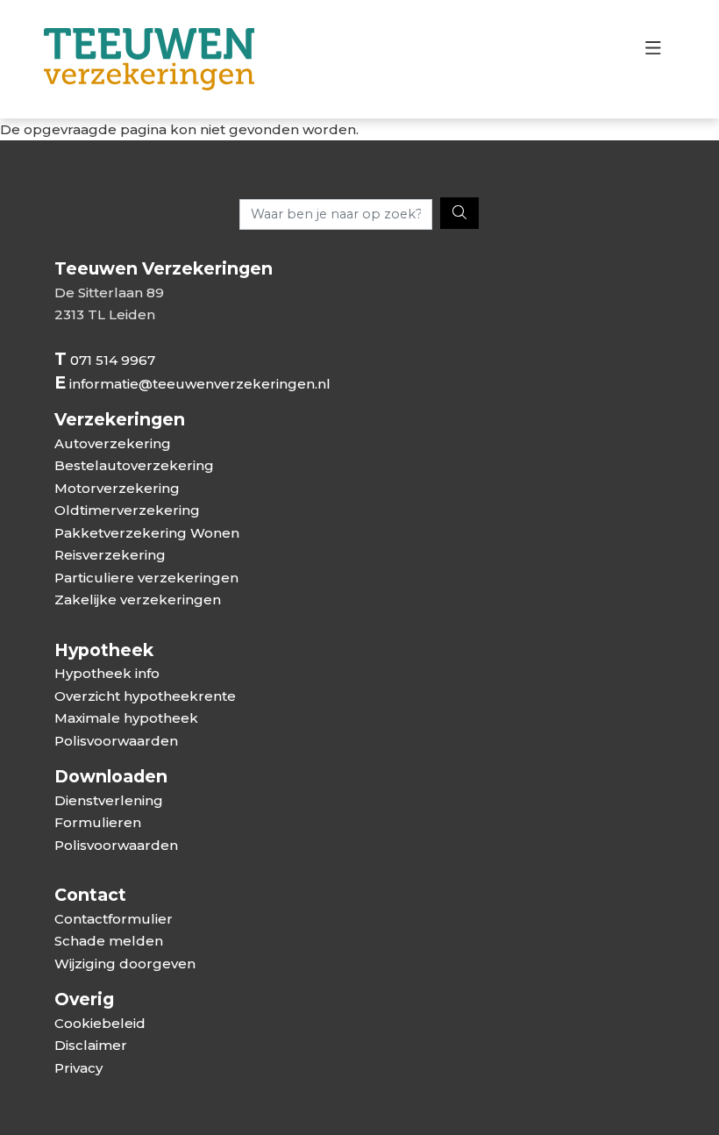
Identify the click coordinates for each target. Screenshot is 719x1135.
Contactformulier (113, 918)
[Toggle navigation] (652, 52)
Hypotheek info (107, 673)
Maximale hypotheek (126, 718)
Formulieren (97, 822)
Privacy (78, 1068)
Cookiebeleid (100, 1023)
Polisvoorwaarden (116, 740)
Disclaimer (90, 1045)
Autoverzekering (112, 443)
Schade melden (108, 940)
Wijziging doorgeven (125, 963)
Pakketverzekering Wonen (146, 533)
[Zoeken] (459, 213)
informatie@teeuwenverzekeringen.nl (200, 383)
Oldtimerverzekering (127, 510)
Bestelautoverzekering (134, 465)
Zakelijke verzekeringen (137, 599)
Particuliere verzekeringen (146, 577)
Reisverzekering (110, 554)
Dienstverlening (108, 800)
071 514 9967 (112, 360)
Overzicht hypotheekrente (145, 696)
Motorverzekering (117, 488)
